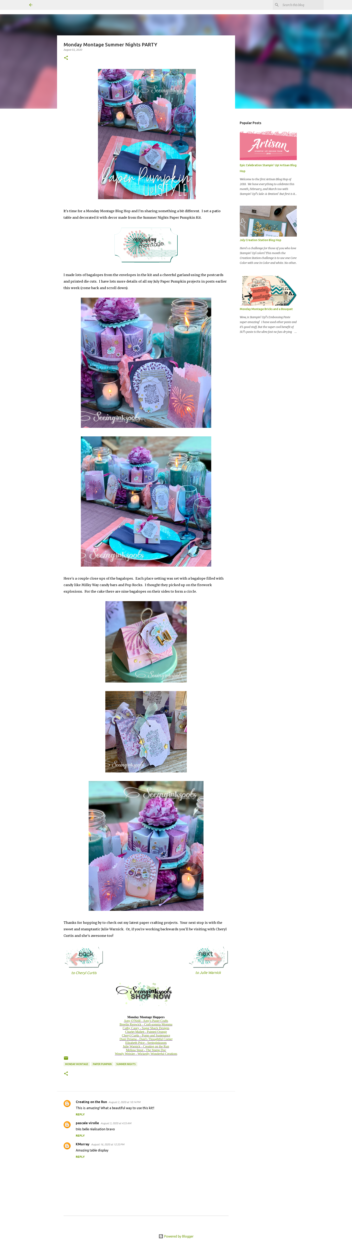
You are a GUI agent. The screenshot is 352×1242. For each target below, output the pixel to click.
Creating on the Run (91, 1102)
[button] (66, 58)
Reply (80, 1114)
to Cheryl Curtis (84, 973)
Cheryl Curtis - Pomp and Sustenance (146, 1035)
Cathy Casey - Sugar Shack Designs (146, 1028)
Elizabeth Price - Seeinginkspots (146, 1042)
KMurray (82, 1144)
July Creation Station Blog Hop (260, 240)
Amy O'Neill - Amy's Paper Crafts (146, 1020)
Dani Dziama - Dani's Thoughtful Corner (146, 1039)
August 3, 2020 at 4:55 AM (116, 1123)
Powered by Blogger (178, 1236)
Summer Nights (126, 1064)
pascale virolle (87, 1123)
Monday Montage (76, 1064)
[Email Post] (66, 1059)
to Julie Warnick (208, 972)
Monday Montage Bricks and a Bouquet (266, 309)
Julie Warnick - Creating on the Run (146, 1046)
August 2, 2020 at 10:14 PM (124, 1102)
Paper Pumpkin (102, 1064)
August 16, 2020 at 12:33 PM (107, 1144)
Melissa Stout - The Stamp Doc (146, 1050)
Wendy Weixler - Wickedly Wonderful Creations (146, 1053)
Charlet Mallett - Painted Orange (146, 1031)
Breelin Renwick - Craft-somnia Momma (146, 1024)
